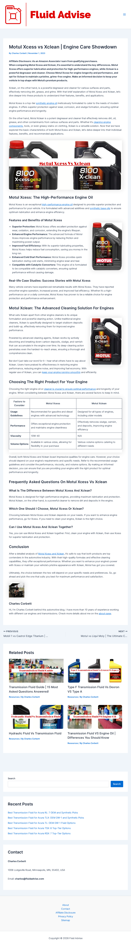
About (65, 905)
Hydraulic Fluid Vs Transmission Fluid (35, 733)
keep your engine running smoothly (61, 372)
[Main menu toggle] (124, 14)
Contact (65, 908)
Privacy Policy (65, 916)
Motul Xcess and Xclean (51, 553)
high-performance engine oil (57, 204)
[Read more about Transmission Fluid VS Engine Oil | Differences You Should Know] (95, 716)
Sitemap (65, 920)
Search (11, 778)
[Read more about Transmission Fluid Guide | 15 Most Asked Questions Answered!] (36, 670)
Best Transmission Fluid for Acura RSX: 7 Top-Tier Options (39, 833)
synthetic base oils (100, 208)
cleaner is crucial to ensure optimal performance (70, 389)
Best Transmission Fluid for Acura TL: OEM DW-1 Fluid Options (42, 823)
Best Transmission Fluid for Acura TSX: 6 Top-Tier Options (39, 828)
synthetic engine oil (46, 103)
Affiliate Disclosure (65, 912)
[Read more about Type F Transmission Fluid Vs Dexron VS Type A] (95, 670)
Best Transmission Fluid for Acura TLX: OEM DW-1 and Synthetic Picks (46, 817)
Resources (14, 697)
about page (105, 613)
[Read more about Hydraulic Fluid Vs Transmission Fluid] (36, 716)
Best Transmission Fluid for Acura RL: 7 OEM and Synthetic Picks (43, 812)
